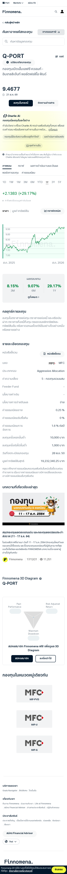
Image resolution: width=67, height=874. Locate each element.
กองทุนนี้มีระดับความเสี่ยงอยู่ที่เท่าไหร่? (22, 137)
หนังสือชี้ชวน (54, 354)
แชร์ (61, 57)
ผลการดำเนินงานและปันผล (44, 166)
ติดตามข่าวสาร (46, 103)
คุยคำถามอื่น (35, 146)
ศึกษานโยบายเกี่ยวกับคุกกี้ (20, 871)
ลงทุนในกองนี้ (20, 103)
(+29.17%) (26, 194)
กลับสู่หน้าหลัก (12, 23)
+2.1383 (9, 194)
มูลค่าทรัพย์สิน (20, 211)
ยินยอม (59, 869)
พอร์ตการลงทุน (10, 173)
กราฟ (21, 166)
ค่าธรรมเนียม (28, 173)
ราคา (5, 211)
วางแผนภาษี (49, 32)
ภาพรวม (7, 166)
